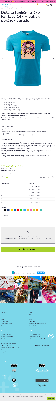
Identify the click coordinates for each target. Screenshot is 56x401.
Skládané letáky (5, 317)
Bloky (2, 326)
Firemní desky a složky (6, 323)
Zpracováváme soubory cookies (8, 395)
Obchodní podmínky (33, 326)
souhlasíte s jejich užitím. (41, 396)
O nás (30, 319)
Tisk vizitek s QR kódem (6, 345)
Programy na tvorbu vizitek (7, 350)
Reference (31, 315)
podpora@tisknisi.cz (35, 336)
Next (53, 58)
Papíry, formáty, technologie (7, 339)
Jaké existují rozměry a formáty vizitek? (10, 347)
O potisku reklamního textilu (7, 341)
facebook (38, 345)
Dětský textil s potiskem (21, 7)
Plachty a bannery (5, 321)
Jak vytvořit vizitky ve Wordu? (8, 352)
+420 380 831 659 (35, 334)
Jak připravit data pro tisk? (7, 336)
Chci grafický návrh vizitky (7, 334)
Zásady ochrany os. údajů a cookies (37, 323)
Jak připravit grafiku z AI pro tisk (8, 343)
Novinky (31, 312)
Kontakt (31, 317)
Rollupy (3, 319)
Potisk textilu (10, 7)
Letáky (2, 315)
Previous (3, 58)
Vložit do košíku (28, 249)
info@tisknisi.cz (5, 157)
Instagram (46, 345)
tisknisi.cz (3, 7)
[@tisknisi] (13, 272)
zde (46, 142)
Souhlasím (51, 398)
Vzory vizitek (4, 312)
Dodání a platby (32, 321)
